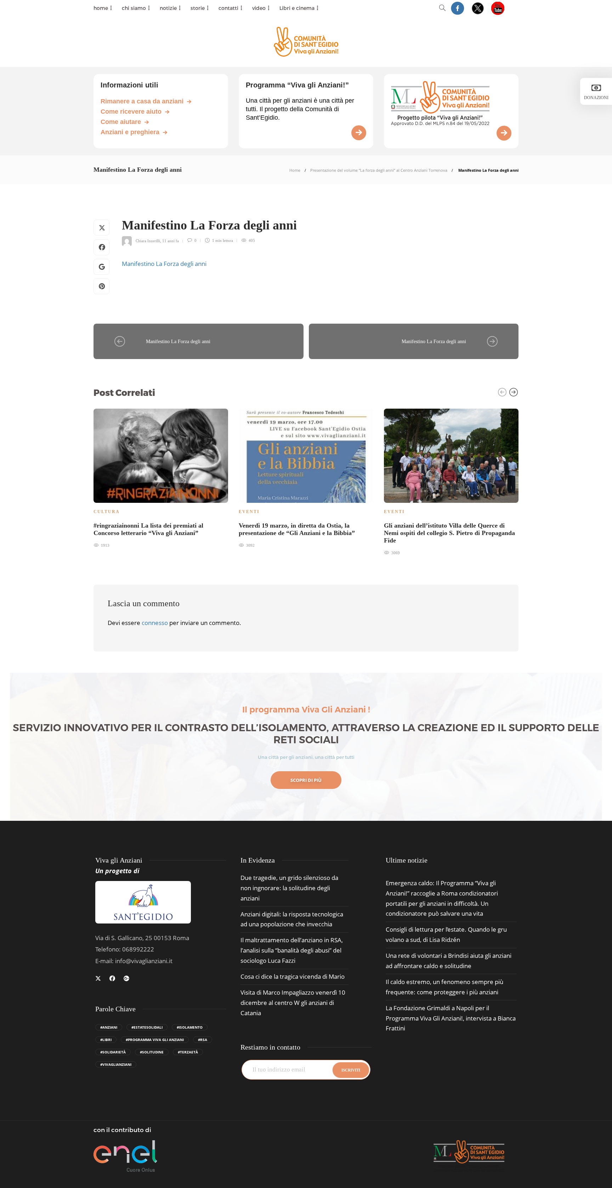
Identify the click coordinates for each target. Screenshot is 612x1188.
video (259, 8)
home (101, 8)
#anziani (108, 1027)
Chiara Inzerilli (148, 240)
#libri (106, 1039)
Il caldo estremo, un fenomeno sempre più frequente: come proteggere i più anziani (444, 987)
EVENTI (249, 511)
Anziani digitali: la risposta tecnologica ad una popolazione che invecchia (291, 919)
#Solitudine (152, 1052)
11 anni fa (170, 240)
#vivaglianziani (115, 1064)
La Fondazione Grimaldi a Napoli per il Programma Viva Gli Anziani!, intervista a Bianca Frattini (451, 1018)
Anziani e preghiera (130, 132)
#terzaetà (188, 1052)
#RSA (202, 1039)
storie (198, 8)
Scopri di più (306, 780)
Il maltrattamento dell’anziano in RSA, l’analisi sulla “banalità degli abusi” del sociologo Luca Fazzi (291, 950)
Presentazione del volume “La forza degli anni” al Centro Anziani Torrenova (378, 170)
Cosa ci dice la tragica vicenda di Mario (292, 976)
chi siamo (134, 8)
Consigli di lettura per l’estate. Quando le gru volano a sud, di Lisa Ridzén (446, 934)
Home (294, 170)
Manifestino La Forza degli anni (164, 264)
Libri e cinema (296, 8)
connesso (155, 623)
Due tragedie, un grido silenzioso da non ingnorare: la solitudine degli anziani (289, 888)
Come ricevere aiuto (131, 111)
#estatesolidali (147, 1027)
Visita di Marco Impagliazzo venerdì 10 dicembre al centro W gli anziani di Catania (292, 1002)
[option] (160, 477)
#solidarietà (113, 1052)
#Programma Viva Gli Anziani (155, 1039)
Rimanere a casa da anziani (142, 101)
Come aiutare (121, 121)
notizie (168, 8)
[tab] (406, 860)
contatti (228, 8)
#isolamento (190, 1027)
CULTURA (107, 511)
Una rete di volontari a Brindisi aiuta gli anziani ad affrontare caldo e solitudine (448, 960)
